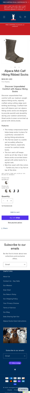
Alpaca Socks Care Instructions (14, 321)
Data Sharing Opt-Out (11, 316)
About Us (6, 276)
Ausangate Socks (14, 387)
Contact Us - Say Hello (11, 281)
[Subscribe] (24, 264)
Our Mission (7, 285)
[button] (4, 17)
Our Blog (6, 312)
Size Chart (7, 290)
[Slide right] (19, 67)
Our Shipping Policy (10, 299)
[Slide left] (11, 67)
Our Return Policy (9, 294)
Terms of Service (9, 308)
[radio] (6, 182)
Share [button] (5, 228)
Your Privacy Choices (11, 303)
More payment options (15, 222)
